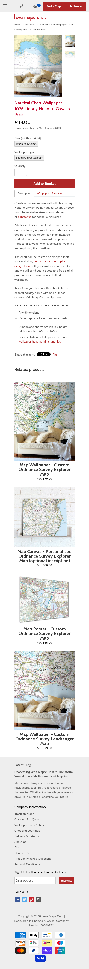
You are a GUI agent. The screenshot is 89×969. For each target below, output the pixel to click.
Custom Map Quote (27, 819)
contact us (24, 216)
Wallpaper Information (50, 193)
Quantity (19, 166)
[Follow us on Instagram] (38, 900)
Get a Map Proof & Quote (64, 6)
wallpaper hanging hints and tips (40, 341)
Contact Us (21, 853)
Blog (17, 847)
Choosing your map (27, 830)
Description (24, 193)
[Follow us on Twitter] (24, 900)
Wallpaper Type (24, 152)
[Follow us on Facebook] (17, 900)
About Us (20, 841)
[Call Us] (22, 6)
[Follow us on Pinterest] (31, 900)
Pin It (56, 354)
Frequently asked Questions (32, 858)
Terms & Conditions (27, 864)
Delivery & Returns (26, 836)
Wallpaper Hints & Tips (29, 825)
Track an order (24, 814)
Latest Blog (22, 765)
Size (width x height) (27, 138)
